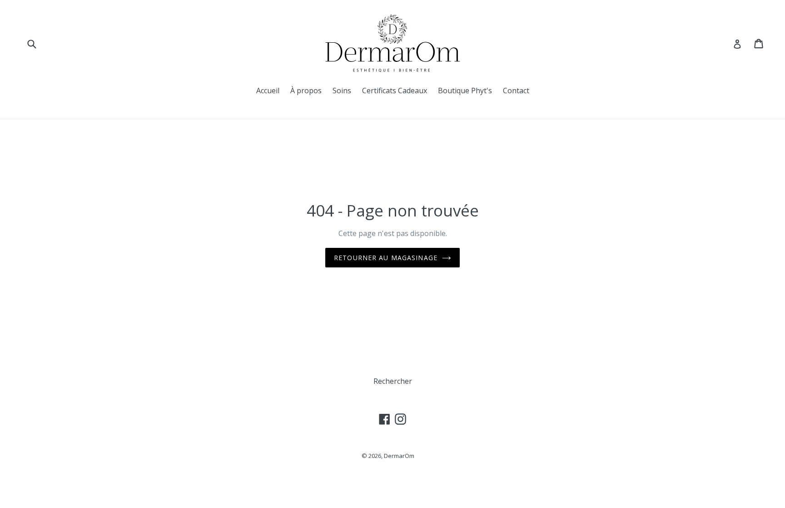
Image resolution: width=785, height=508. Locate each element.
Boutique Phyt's (465, 91)
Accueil (267, 91)
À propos (306, 91)
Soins (342, 91)
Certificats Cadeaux (394, 91)
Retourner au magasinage (385, 257)
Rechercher (392, 381)
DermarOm (399, 456)
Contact (516, 91)
